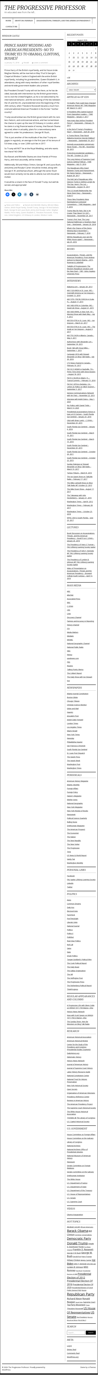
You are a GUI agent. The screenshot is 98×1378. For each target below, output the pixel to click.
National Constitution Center (78, 1075)
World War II (82, 1320)
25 (78, 66)
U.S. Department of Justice (77, 1183)
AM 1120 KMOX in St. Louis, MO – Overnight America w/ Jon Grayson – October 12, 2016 (81, 293)
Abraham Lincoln (73, 1227)
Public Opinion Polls (74, 1290)
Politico (70, 930)
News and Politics (13, 205)
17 (74, 61)
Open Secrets (72, 1089)
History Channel (73, 625)
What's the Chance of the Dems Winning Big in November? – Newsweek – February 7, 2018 (79, 230)
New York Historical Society (77, 1085)
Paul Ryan (79, 1271)
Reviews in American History (78, 1100)
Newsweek (71, 814)
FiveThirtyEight (72, 918)
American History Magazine (77, 781)
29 (96, 66)
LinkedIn (70, 883)
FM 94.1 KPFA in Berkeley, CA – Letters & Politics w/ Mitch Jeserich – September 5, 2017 (81, 386)
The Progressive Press (75, 982)
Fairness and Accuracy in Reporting (80, 621)
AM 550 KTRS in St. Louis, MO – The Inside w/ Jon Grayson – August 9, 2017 (81, 329)
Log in (69, 1346)
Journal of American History (77, 1064)
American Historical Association (79, 1037)
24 (74, 66)
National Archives (73, 1146)
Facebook (71, 876)
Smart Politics (72, 956)
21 (91, 61)
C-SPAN (70, 606)
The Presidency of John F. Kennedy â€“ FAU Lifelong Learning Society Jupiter (80, 553)
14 (91, 57)
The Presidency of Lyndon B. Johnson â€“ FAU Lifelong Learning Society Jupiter (80, 562)
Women (90, 1317)
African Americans (86, 1227)
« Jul (68, 77)
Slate (69, 952)
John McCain (91, 1264)
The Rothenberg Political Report (79, 985)
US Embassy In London (31, 215)
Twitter (69, 887)
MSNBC (70, 640)
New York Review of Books (77, 811)
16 (69, 61)
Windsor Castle (46, 215)
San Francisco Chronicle (76, 746)
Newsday (70, 738)
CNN (69, 614)
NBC (69, 651)
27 (87, 66)
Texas (88, 1305)
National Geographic (75, 803)
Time (69, 852)
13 (87, 57)
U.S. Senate (71, 1198)
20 (87, 61)
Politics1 (70, 933)
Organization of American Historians (81, 1093)
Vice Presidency (82, 1317)
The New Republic (74, 840)
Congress (78, 1235)
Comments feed (73, 1353)
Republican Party (80, 1294)
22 (96, 61)
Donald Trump (32, 207)
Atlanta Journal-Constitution (77, 693)
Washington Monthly (75, 863)
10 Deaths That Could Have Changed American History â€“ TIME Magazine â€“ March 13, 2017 (81, 105)
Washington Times (74, 768)
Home (8, 21)
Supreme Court (89, 1302)
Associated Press (73, 599)
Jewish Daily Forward (75, 720)
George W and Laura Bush (19, 210)
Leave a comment (41, 62)
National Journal (73, 926)
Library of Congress (74, 1142)
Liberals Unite (72, 922)
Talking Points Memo (75, 669)
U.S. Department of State (76, 1187)
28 (91, 66)
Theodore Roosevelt (44, 212)
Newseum (71, 1162)
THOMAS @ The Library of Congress (81, 1118)
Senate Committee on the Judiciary (80, 1172)
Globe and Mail (73, 708)
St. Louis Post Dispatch (76, 753)
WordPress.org (72, 1357)
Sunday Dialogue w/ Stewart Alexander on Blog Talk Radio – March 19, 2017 (79, 466)
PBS (68, 662)
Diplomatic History (74, 1057)
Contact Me (11, 27)
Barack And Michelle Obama (36, 205)
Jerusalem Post (73, 716)
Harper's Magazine (74, 796)
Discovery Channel (74, 617)
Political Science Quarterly (77, 818)
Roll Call (70, 944)
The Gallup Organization (76, 971)
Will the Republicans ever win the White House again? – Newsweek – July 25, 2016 (80, 239)
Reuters (70, 666)
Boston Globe (72, 697)
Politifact (70, 937)
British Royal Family (18, 207)
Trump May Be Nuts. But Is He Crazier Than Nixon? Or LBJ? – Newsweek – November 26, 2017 (80, 213)
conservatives (87, 1235)
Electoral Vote (72, 911)
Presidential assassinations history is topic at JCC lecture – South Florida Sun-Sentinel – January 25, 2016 (81, 414)
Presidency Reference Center (78, 1097)
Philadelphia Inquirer (74, 742)
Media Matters (72, 632)
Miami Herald (72, 731)
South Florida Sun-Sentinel (77, 749)
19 (82, 61)
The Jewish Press (73, 757)
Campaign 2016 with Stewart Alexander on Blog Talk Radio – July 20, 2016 (80, 356)
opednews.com (73, 658)
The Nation (71, 837)
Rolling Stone (72, 822)
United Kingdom (14, 215)
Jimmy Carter (86, 1260)
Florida (81, 1247)
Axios (69, 900)
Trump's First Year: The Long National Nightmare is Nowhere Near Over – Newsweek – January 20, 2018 (81, 222)
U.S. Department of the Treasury (79, 1190)
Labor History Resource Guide (78, 1072)
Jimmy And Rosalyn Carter (41, 210)
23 (69, 66)
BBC (68, 602)
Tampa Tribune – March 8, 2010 (79, 473)
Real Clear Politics (74, 941)
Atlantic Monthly (73, 785)
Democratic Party (79, 1238)
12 (82, 57)
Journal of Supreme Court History (80, 1068)
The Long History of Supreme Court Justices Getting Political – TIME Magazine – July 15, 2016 (81, 161)
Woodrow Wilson (72, 1320)
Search (90, 1332)
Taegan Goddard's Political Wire (79, 959)
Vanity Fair (71, 859)
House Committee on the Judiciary (80, 1138)
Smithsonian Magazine (76, 826)
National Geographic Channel (78, 643)
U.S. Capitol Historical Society (78, 1121)
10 (74, 57)
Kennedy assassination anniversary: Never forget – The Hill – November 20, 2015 (81, 146)
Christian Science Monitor (77, 705)
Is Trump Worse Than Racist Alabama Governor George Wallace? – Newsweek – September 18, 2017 (81, 138)
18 (78, 61)
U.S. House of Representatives (78, 1194)
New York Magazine (74, 807)
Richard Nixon (74, 1298)
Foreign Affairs (72, 788)
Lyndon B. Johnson (75, 1267)
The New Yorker (73, 844)
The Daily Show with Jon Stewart (79, 677)
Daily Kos (70, 907)
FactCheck (71, 915)
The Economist (73, 833)
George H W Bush (74, 1253)
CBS (68, 610)
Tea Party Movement (76, 1305)
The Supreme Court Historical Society (81, 1108)
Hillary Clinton (73, 1260)
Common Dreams (74, 904)
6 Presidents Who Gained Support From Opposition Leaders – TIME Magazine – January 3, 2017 (80, 114)
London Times (72, 723)
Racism (84, 1290)
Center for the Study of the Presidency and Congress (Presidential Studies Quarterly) (79, 1047)
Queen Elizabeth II (28, 212)
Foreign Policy (72, 792)
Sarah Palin (79, 1302)
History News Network (76, 1011)
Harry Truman (87, 1256)
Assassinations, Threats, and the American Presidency (63, 21)
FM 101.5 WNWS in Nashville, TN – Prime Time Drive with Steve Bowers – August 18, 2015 (81, 371)
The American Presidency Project (80, 1104)
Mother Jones (72, 799)
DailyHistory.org (73, 1053)
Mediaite (70, 636)
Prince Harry (15, 212)
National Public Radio (75, 647)
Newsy (69, 654)
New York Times (73, 734)
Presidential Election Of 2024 (82, 1288)
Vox (68, 681)
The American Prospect (76, 829)
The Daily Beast (73, 967)
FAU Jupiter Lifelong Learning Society (81, 879)
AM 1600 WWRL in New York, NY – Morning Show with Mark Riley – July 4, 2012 (81, 314)
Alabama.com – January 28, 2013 (79, 287)
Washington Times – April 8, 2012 (80, 501)
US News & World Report (77, 855)
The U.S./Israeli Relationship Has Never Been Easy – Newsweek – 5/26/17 (79, 193)
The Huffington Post (75, 978)
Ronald (26, 62)
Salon (69, 948)
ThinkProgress (72, 989)
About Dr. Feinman (24, 21)
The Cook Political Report (77, 963)
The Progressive (73, 848)
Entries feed (71, 1349)
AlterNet (70, 595)
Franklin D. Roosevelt (83, 1249)
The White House (73, 1179)
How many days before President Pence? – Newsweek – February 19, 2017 (80, 123)
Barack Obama (77, 1230)
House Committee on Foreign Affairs (81, 1134)
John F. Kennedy (80, 1264)
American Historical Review (77, 1041)
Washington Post (73, 764)
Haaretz (70, 712)
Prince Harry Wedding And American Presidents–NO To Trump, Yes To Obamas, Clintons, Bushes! (32, 52)
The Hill (70, 974)
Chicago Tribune (73, 701)
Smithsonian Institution (76, 1175)
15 (96, 57)
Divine (82, 1367)
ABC (68, 591)
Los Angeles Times (74, 727)
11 (78, 57)
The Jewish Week (73, 760)
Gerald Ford (77, 1257)
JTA (68, 628)
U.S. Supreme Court (74, 1201)
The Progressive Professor (44, 7)
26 (82, 66)
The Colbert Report (74, 673)
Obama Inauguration (75, 1214)
